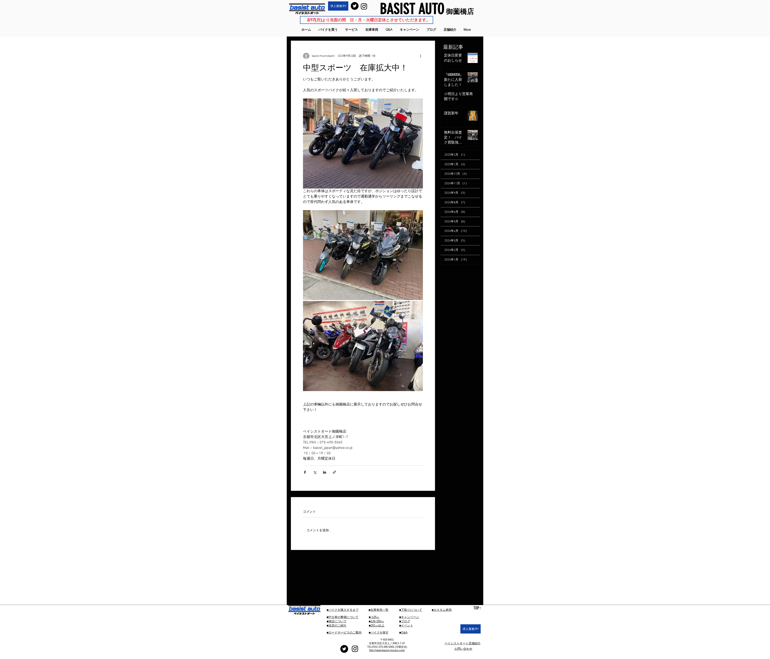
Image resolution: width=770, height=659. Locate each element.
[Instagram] (364, 6)
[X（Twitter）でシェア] (315, 472)
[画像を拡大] (363, 255)
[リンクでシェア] (334, 472)
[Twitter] (355, 6)
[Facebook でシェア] (305, 472)
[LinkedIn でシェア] (324, 472)
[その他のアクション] (420, 56)
